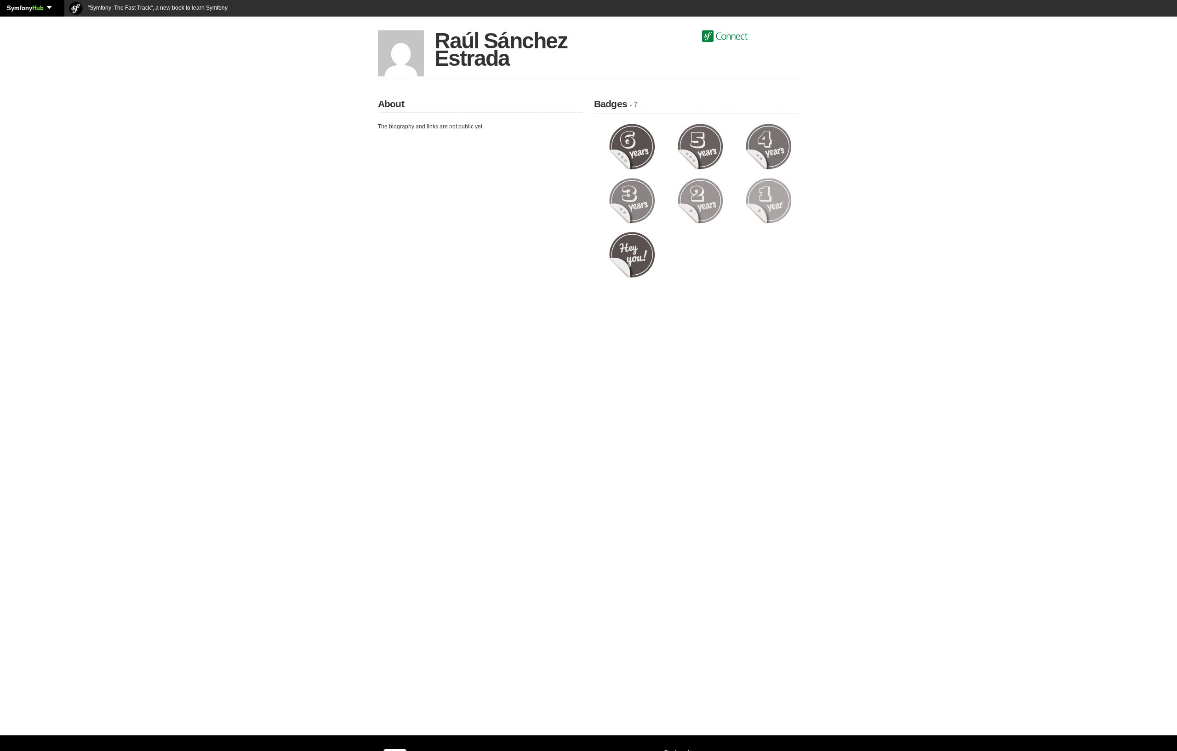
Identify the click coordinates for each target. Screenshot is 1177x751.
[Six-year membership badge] (632, 146)
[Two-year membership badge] (700, 200)
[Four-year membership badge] (768, 146)
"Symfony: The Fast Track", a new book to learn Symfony (157, 8)
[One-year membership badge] (768, 200)
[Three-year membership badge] (632, 200)
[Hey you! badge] (632, 254)
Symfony (25, 7)
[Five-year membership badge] (700, 146)
